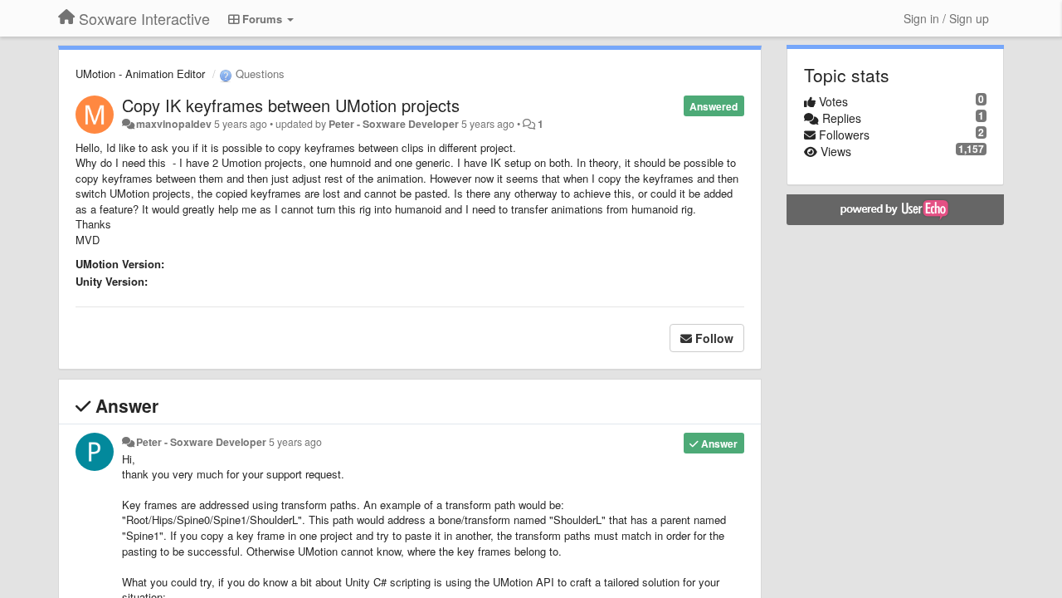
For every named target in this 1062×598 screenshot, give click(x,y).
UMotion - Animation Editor (140, 73)
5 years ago (295, 441)
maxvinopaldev (174, 123)
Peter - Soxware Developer (394, 123)
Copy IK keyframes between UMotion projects (291, 105)
